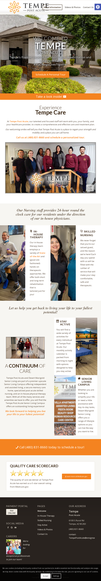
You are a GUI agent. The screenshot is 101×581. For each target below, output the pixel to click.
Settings (56, 576)
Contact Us (42, 534)
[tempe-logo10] (28, 7)
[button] (98, 7)
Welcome (41, 511)
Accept (45, 576)
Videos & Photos (45, 529)
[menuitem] (52, 7)
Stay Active (42, 525)
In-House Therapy (45, 515)
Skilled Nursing (44, 520)
